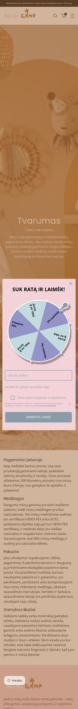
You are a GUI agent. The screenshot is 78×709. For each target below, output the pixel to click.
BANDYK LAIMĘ (38, 417)
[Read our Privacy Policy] (69, 404)
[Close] (71, 283)
